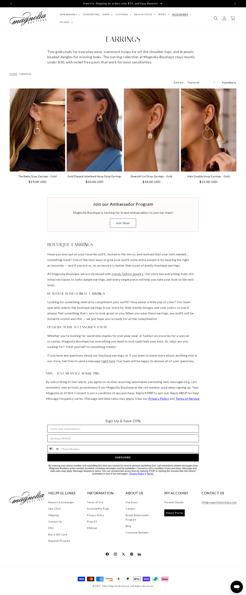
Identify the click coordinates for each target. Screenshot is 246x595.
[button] (11, 3)
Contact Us (55, 521)
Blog (128, 526)
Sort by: (179, 82)
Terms (150, 473)
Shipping (53, 515)
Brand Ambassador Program (137, 517)
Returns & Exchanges (61, 502)
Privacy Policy (158, 398)
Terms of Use (95, 502)
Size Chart (54, 508)
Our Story (132, 502)
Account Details (174, 502)
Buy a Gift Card (57, 534)
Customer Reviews (137, 532)
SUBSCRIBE (123, 457)
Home (13, 73)
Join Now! (123, 223)
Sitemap (92, 527)
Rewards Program (59, 540)
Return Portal (174, 512)
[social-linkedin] (139, 554)
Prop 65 (92, 521)
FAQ (51, 527)
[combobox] (54, 449)
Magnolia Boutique (118, 586)
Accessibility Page (98, 508)
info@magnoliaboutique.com (219, 502)
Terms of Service (187, 398)
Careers (130, 508)
